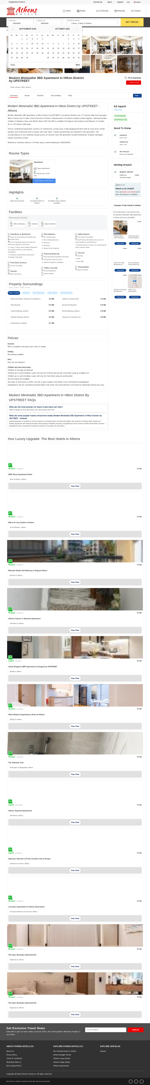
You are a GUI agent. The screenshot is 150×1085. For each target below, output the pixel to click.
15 (22, 48)
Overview (14, 95)
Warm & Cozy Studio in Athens (21, 522)
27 (12, 58)
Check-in (12, 20)
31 (79, 58)
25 (37, 53)
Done (78, 65)
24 (32, 53)
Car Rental (103, 11)
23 (27, 53)
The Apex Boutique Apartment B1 (22, 955)
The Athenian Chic (16, 763)
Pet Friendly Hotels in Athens (64, 1051)
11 (37, 44)
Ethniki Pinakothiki (90, 423)
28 (17, 58)
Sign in (109, 2)
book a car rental (128, 192)
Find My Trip (97, 2)
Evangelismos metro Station (73, 423)
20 (12, 53)
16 (27, 48)
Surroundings (56, 95)
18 (37, 48)
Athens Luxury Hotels (61, 1058)
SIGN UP (135, 1030)
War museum (43, 423)
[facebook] (131, 1081)
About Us (10, 1051)
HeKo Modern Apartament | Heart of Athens (26, 715)
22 (22, 53)
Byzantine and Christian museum (26, 423)
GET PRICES (132, 22)
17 (32, 48)
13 (12, 48)
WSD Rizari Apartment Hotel (20, 474)
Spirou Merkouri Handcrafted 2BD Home (134, 263)
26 (42, 53)
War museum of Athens (80, 421)
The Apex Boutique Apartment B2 (22, 1003)
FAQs (70, 95)
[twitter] (136, 1081)
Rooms (27, 95)
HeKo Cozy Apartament (132, 290)
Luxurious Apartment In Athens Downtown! (26, 907)
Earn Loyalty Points (13, 1065)
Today (13, 65)
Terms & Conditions (14, 1058)
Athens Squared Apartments (20, 811)
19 (42, 48)
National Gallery (65, 421)
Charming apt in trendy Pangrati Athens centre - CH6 (133, 237)
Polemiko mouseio (55, 423)
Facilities (40, 95)
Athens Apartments (61, 1065)
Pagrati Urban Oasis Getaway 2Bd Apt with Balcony (119, 237)
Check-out (41, 20)
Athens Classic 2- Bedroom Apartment (24, 619)
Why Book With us (13, 1062)
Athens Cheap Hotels (61, 1062)
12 (42, 44)
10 (32, 44)
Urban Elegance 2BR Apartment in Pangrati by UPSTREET (32, 667)
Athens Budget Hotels (62, 1055)
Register (120, 2)
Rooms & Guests (74, 20)
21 (17, 53)
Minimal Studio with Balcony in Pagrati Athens (27, 570)
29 (22, 58)
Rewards (121, 11)
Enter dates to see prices (44, 180)
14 (17, 48)
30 (27, 58)
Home (68, 11)
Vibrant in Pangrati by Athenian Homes (120, 290)
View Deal (120, 243)
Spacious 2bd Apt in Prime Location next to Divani (29, 859)
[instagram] (142, 1081)
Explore (103, 1051)
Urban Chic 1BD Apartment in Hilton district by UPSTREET (119, 263)
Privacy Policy (11, 1055)
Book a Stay (134, 82)
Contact (137, 11)
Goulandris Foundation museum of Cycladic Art (39, 426)
